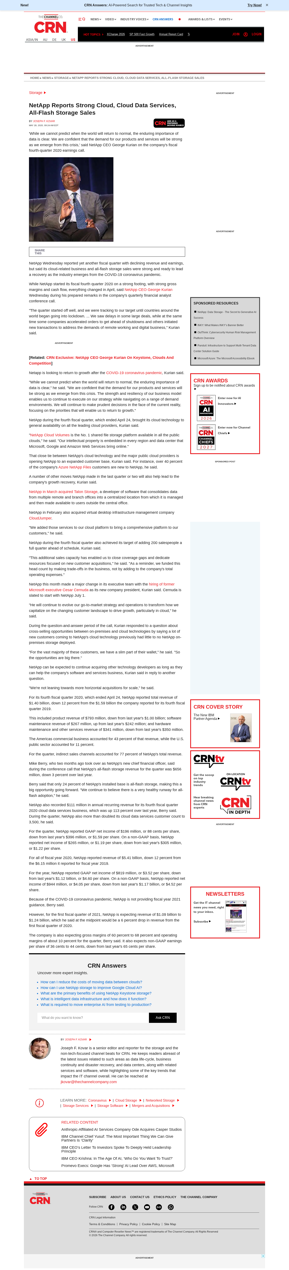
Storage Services (76, 1105)
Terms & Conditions (102, 1224)
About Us (118, 1197)
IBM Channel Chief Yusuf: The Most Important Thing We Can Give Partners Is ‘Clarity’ (117, 1138)
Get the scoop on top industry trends (204, 780)
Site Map (170, 1224)
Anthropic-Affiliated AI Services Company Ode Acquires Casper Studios (121, 1129)
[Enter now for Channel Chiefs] (208, 448)
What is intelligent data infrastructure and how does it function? (93, 999)
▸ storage (60, 78)
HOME (34, 78)
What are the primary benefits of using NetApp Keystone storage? (96, 993)
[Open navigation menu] (81, 19)
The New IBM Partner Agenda (205, 717)
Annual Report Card (171, 34)
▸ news (45, 78)
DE (54, 40)
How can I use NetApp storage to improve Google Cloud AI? (91, 988)
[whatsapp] (170, 1206)
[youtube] (146, 1206)
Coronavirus (97, 1100)
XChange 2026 (116, 34)
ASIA (29, 40)
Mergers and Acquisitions (151, 1105)
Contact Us (139, 1197)
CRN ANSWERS (163, 19)
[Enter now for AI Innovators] (208, 420)
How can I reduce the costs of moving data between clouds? (91, 982)
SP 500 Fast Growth (141, 34)
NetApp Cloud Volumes (50, 435)
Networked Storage (161, 1100)
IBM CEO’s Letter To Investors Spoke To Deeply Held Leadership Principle (116, 1149)
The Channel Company (198, 1197)
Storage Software (110, 1105)
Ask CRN (163, 1017)
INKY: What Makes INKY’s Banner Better (221, 325)
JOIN (235, 34)
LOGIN (256, 34)
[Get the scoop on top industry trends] (235, 782)
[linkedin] (123, 1206)
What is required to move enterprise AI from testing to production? (96, 1005)
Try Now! (255, 5)
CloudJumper (40, 518)
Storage (35, 93)
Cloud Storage (126, 1100)
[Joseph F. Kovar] (40, 1058)
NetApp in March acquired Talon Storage (63, 492)
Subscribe (201, 921)
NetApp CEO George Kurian (148, 290)
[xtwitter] (134, 1206)
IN (36, 40)
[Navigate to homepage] (51, 33)
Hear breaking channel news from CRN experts (204, 802)
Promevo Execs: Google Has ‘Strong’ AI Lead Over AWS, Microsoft (117, 1166)
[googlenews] (158, 1206)
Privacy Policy (128, 1224)
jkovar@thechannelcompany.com (89, 1082)
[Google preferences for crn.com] (169, 123)
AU (45, 40)
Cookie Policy (151, 1224)
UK (64, 40)
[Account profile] (245, 34)
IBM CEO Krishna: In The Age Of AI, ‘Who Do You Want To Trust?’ (117, 1158)
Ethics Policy (165, 1197)
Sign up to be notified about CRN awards (224, 385)
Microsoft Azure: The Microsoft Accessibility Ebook (226, 358)
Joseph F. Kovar (44, 121)
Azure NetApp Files (74, 467)
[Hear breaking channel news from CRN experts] (235, 805)
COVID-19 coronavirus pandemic (134, 373)
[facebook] (111, 1206)
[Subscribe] (236, 931)
